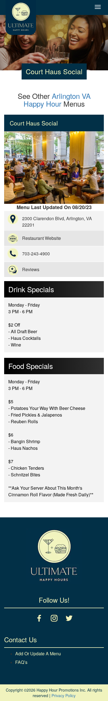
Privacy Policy (64, 695)
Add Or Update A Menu (38, 653)
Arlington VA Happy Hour (57, 100)
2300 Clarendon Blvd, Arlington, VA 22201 (57, 221)
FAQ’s (21, 662)
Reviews (30, 269)
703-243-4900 (36, 253)
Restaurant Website (41, 238)
